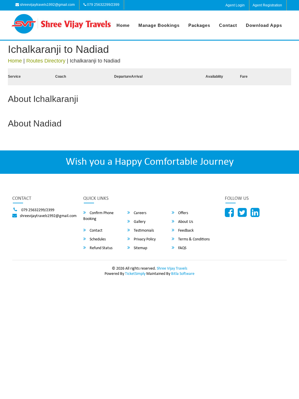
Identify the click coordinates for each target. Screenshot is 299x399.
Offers (182, 213)
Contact (228, 25)
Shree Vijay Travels (172, 268)
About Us (185, 222)
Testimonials (143, 230)
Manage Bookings (159, 25)
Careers (139, 213)
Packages (199, 25)
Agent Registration (267, 5)
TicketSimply (135, 274)
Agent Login (235, 5)
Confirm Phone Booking (98, 216)
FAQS (181, 248)
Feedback (185, 230)
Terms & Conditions (193, 239)
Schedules (97, 239)
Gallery (139, 222)
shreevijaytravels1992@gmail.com (47, 5)
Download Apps (264, 25)
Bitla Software (182, 274)
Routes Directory (45, 61)
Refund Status (100, 248)
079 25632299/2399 (102, 5)
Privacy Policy (144, 239)
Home (123, 25)
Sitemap (140, 248)
